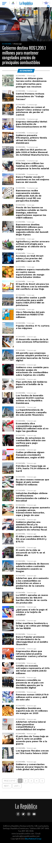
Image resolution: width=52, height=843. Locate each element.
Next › (7, 786)
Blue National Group (33, 839)
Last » (17, 786)
